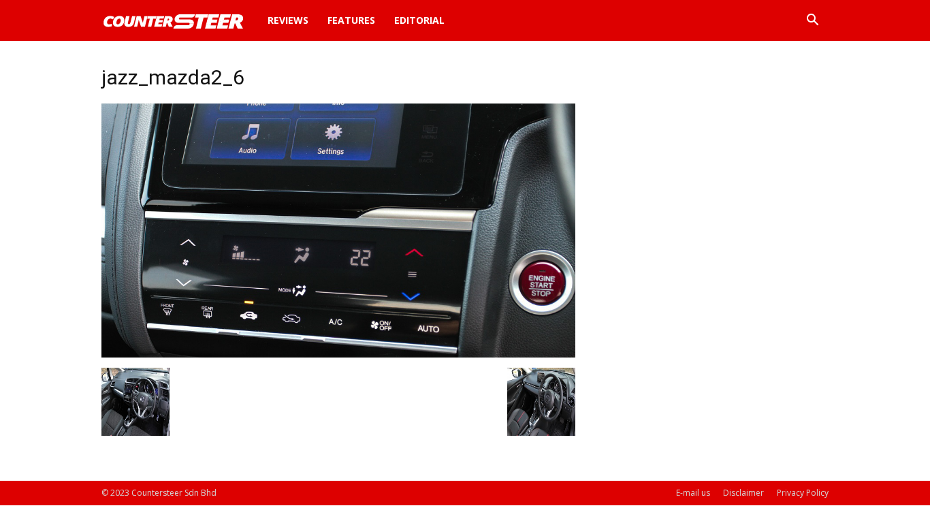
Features (351, 20)
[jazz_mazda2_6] (338, 354)
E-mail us (693, 492)
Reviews (288, 20)
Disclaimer (743, 492)
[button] (812, 21)
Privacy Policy (803, 492)
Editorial (419, 20)
